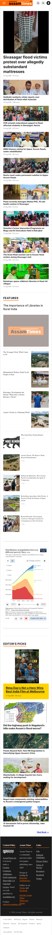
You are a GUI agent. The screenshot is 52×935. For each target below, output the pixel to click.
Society (13, 923)
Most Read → (43, 832)
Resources (40, 871)
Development (22, 923)
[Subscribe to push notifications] (38, 3)
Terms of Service (39, 866)
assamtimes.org (9, 896)
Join (38, 851)
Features (11, 298)
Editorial (6, 923)
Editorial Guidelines (40, 856)
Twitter (22, 888)
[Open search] (43, 3)
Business (39, 919)
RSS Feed (17, 919)
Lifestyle (6, 927)
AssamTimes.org (9, 858)
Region (25, 919)
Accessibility (7, 932)
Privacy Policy (42, 861)
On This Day (18, 932)
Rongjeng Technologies (25, 879)
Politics (32, 919)
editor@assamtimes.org (12, 904)
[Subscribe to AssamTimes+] (48, 3)
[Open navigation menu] (4, 3)
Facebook (23, 890)
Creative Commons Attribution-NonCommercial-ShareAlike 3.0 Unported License (10, 877)
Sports (39, 923)
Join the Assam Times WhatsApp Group (26, 899)
